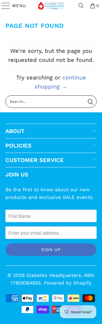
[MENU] (3, 5)
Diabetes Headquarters (53, 275)
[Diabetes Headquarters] (51, 5)
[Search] (81, 5)
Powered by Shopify (68, 283)
